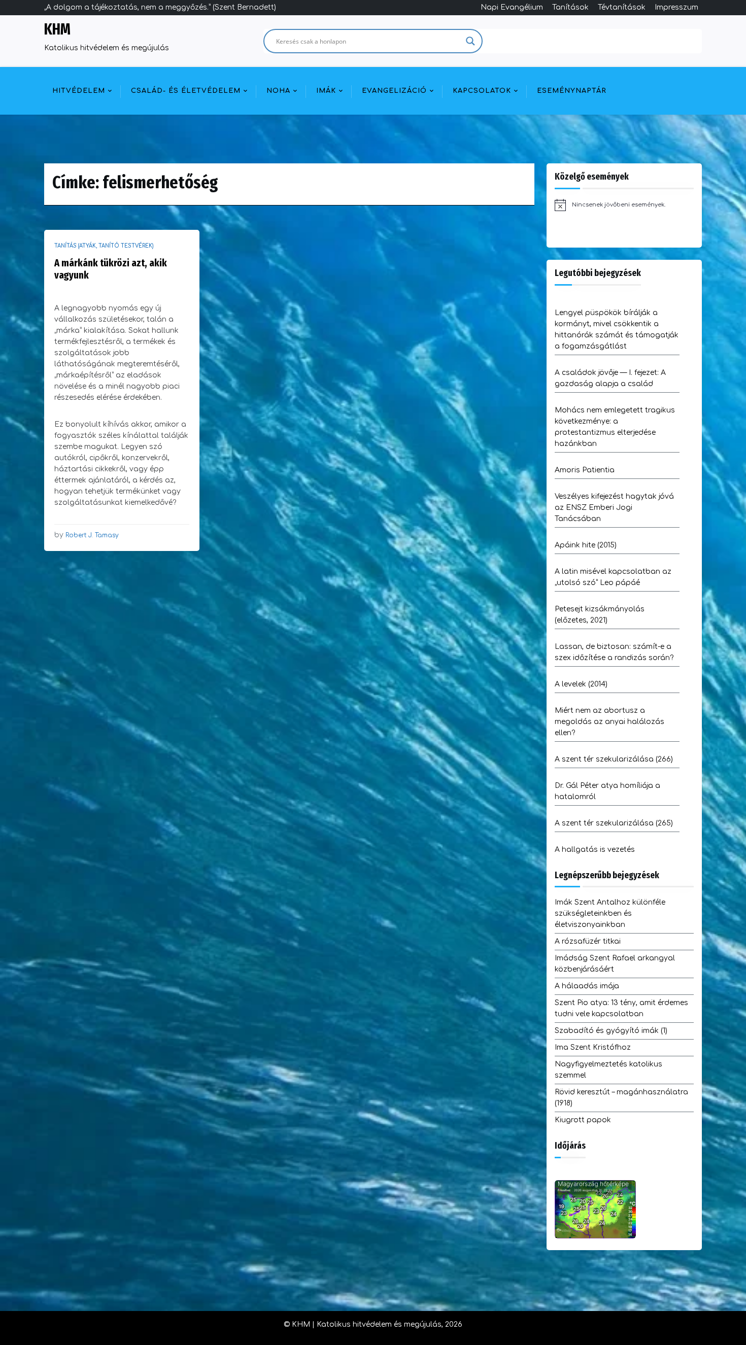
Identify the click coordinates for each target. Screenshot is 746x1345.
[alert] (624, 205)
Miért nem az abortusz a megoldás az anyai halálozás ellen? (609, 722)
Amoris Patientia (585, 470)
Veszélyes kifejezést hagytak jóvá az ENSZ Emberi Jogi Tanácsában (614, 508)
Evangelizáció (394, 90)
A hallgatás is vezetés (595, 849)
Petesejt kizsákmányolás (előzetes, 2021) (600, 614)
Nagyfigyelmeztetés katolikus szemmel (608, 1069)
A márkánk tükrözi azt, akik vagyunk (110, 269)
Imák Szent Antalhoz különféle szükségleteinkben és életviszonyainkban (610, 913)
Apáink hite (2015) (586, 545)
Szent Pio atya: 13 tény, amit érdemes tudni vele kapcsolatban (621, 1008)
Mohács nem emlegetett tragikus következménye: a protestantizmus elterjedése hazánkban (615, 426)
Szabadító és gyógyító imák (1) (611, 1030)
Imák (326, 90)
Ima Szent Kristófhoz (593, 1047)
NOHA (278, 90)
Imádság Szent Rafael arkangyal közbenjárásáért (615, 963)
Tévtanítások (622, 7)
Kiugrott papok (583, 1120)
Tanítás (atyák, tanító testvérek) (104, 246)
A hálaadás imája (587, 986)
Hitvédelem (78, 90)
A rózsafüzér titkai (588, 941)
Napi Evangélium (512, 7)
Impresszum (676, 7)
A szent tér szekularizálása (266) (614, 759)
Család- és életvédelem (186, 90)
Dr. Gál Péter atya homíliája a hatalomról (607, 791)
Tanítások (570, 7)
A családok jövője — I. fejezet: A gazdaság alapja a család (610, 378)
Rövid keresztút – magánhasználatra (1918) (621, 1097)
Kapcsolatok (482, 90)
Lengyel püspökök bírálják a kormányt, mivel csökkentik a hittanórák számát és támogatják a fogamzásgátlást (617, 329)
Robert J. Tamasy (92, 535)
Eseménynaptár (571, 90)
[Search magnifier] (470, 41)
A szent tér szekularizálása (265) (614, 823)
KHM (57, 29)
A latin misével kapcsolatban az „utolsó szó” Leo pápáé (613, 577)
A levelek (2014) (581, 684)
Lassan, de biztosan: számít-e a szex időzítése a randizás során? (614, 652)
